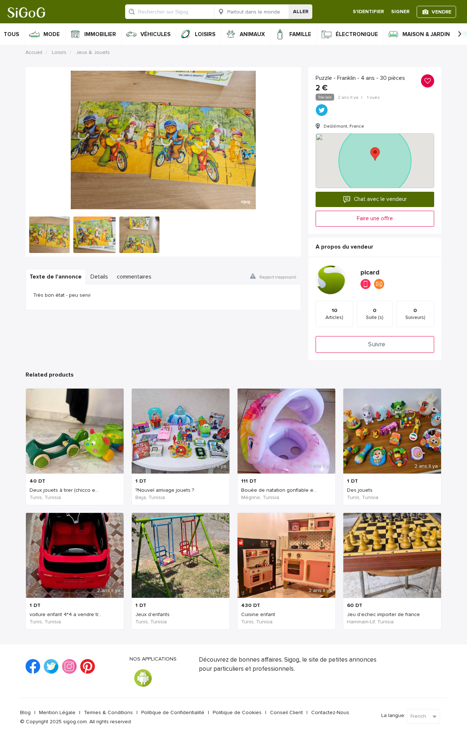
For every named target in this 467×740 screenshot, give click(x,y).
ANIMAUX (252, 34)
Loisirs (59, 52)
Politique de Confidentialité (172, 712)
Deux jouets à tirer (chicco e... (64, 490)
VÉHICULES (155, 34)
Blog (25, 712)
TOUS (11, 34)
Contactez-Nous (330, 712)
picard (369, 272)
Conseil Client (286, 712)
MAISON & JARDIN (426, 34)
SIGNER (400, 11)
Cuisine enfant (258, 614)
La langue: (393, 715)
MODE (51, 34)
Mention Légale (57, 712)
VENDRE (441, 12)
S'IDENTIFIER (368, 11)
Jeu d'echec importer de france (383, 614)
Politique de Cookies (237, 712)
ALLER (300, 11)
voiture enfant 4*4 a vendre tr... (65, 614)
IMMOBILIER (100, 34)
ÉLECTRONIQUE (357, 34)
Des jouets (360, 490)
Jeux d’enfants (152, 614)
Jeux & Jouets (93, 52)
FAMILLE (300, 34)
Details (99, 276)
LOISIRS (205, 34)
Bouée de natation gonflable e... (279, 490)
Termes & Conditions (108, 712)
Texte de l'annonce (56, 276)
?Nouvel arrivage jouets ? (164, 490)
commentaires (134, 276)
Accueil (34, 52)
